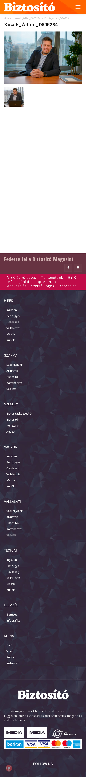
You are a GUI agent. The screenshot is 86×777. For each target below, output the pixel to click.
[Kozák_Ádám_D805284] (43, 82)
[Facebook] (68, 268)
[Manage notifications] (9, 768)
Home (7, 18)
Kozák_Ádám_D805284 (28, 18)
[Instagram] (78, 268)
